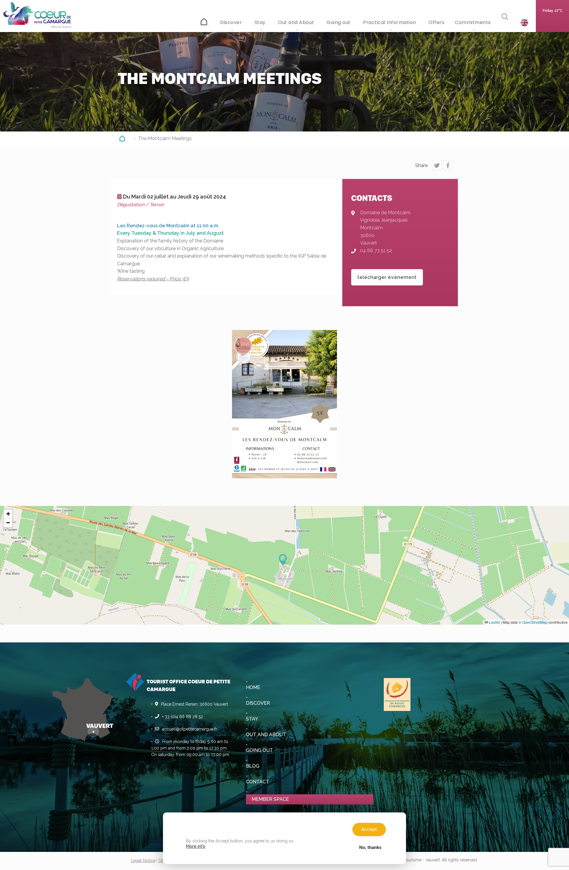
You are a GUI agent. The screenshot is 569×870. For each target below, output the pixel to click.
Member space (270, 799)
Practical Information (390, 22)
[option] (284, 404)
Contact (257, 782)
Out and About (296, 22)
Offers (436, 22)
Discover (231, 22)
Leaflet (494, 622)
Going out (339, 22)
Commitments (473, 22)
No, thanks (370, 847)
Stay (261, 22)
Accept (369, 829)
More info (195, 846)
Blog (252, 766)
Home (204, 20)
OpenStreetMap (535, 622)
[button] (284, 559)
